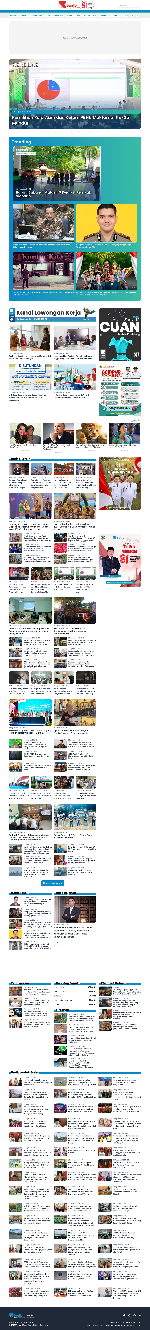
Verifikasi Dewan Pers (133, 1322)
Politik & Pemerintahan (54, 15)
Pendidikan (103, 15)
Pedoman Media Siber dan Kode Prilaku (100, 1325)
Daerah (25, 15)
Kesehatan (116, 15)
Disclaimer (119, 1325)
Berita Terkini (21, 459)
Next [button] (139, 94)
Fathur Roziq (22, 150)
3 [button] (75, 132)
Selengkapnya (54, 883)
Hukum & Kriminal (73, 15)
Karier (139, 1325)
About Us (121, 1322)
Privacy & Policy (129, 1325)
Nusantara (14, 15)
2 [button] (71, 132)
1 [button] (68, 132)
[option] (75, 94)
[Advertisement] (8, 52)
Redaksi (114, 1322)
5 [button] (82, 132)
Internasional (37, 15)
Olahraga (127, 15)
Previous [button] (11, 94)
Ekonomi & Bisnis (89, 15)
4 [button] (78, 132)
